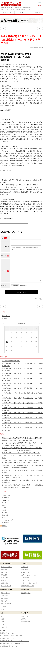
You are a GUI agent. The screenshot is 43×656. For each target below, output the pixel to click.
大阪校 (2, 619)
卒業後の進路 (25, 577)
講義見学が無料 (25, 621)
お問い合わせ (7, 12)
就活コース (24, 569)
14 (7, 342)
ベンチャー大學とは (6, 567)
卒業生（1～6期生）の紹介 (29, 583)
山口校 (4, 507)
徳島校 (4, 505)
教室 (21, 12)
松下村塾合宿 (6, 316)
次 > (40, 28)
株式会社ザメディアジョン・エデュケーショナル (14, 641)
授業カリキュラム (6, 572)
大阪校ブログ (6, 495)
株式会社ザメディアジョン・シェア (10, 638)
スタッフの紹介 (25, 580)
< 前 (3, 28)
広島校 (4, 510)
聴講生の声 (5, 498)
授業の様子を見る (6, 598)
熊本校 (4, 502)
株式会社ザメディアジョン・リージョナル (12, 643)
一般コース (24, 567)
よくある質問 (36, 12)
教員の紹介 (4, 575)
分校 (2, 616)
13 (36, 337)
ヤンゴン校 (4, 627)
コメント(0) (38, 299)
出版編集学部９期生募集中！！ (11, 361)
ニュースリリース (6, 586)
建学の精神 (4, 569)
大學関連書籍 (4, 583)
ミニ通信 (3, 606)
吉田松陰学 (5, 318)
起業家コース (25, 619)
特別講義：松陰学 (6, 604)
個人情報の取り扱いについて (8, 646)
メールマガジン (5, 609)
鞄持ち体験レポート (8, 515)
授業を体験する (5, 593)
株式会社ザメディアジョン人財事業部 (11, 635)
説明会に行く (4, 595)
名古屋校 (4, 512)
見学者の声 (4, 601)
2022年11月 (21, 323)
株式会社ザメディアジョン (8, 633)
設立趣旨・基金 (25, 593)
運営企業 (3, 580)
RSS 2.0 (4, 526)
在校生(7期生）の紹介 (27, 586)
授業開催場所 (4, 577)
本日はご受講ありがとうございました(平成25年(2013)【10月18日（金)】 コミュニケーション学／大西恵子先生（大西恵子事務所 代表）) (22, 455)
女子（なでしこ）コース (28, 575)
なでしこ (4, 517)
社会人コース (25, 572)
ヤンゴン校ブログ (7, 520)
